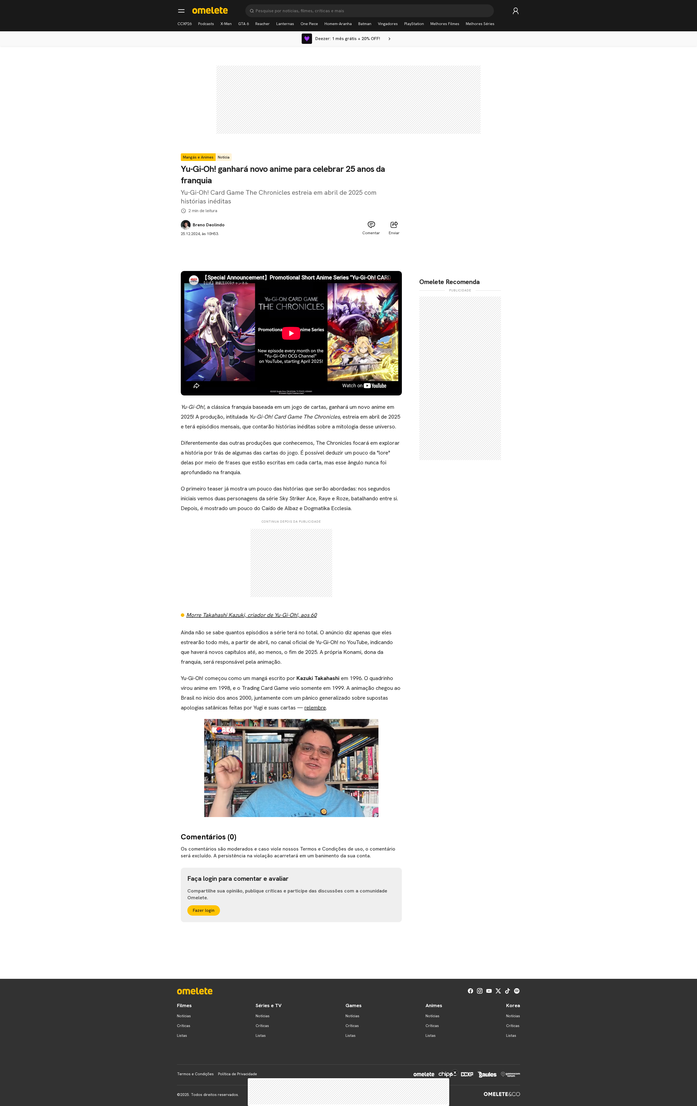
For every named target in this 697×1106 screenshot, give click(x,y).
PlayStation (414, 23)
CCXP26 (185, 23)
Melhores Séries (480, 23)
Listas (182, 1035)
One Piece (309, 23)
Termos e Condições (195, 1073)
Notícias (184, 1015)
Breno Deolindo (209, 225)
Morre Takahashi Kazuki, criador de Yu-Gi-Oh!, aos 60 (251, 614)
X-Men (226, 23)
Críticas (183, 1025)
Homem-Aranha (338, 23)
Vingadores (388, 23)
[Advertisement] (291, 249)
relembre (315, 707)
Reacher (262, 23)
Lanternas (285, 23)
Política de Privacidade (237, 1073)
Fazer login (204, 910)
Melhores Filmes (444, 23)
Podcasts (206, 23)
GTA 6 (243, 23)
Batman (364, 23)
